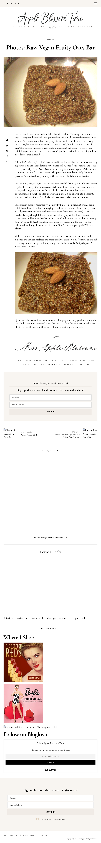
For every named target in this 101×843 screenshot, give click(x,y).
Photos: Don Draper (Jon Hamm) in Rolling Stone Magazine (50, 537)
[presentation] (9, 492)
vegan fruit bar (70, 365)
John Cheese (44, 169)
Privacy (25, 835)
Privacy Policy (60, 819)
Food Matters (61, 197)
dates (21, 360)
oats (83, 360)
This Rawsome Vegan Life (69, 225)
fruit (29, 360)
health (64, 360)
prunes (91, 360)
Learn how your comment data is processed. (63, 618)
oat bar (74, 360)
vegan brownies (54, 365)
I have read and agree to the (52, 819)
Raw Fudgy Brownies (35, 225)
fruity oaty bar (52, 360)
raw (34, 365)
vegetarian (84, 365)
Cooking (50, 40)
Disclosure (33, 835)
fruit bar (38, 360)
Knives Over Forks (41, 197)
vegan (42, 365)
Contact (47, 835)
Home (6, 835)
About (12, 835)
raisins (26, 365)
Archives (40, 835)
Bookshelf (18, 835)
